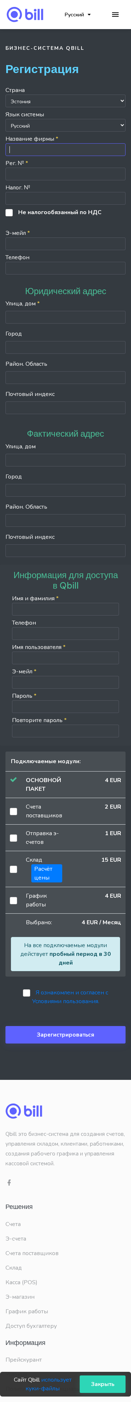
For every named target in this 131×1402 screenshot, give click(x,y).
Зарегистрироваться (65, 1034)
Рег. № (16, 163)
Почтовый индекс (30, 394)
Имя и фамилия (35, 598)
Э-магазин (20, 1297)
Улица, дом (22, 304)
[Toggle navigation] (115, 14)
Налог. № (17, 188)
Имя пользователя (39, 647)
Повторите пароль (39, 720)
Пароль (24, 696)
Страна (15, 90)
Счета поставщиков (32, 1253)
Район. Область (26, 364)
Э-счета (15, 1239)
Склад (13, 1268)
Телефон (17, 257)
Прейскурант (23, 1360)
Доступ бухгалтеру (31, 1326)
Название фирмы (31, 139)
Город (13, 334)
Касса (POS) (21, 1282)
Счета (13, 1224)
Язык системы (24, 115)
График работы (26, 1311)
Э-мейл (17, 233)
